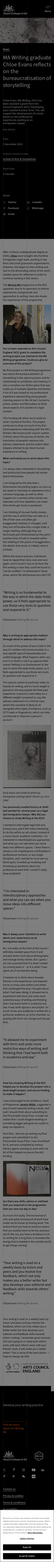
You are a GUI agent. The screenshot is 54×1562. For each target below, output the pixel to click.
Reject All (27, 1547)
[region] (27, 1536)
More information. (35, 1532)
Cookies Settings (27, 1538)
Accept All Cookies (27, 1556)
